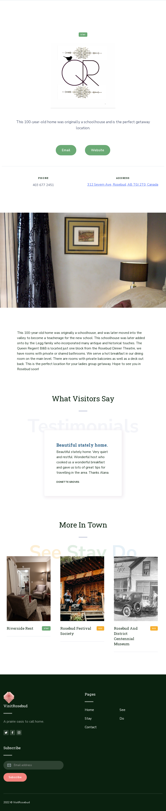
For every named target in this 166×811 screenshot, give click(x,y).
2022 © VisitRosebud (16, 802)
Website (97, 150)
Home (89, 710)
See (122, 710)
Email (66, 150)
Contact (91, 727)
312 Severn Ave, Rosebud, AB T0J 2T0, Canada (122, 184)
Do (122, 718)
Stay (83, 34)
